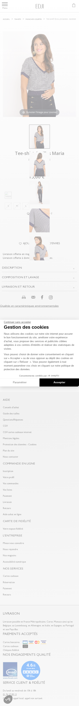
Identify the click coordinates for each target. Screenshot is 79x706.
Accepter (59, 382)
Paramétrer (20, 382)
